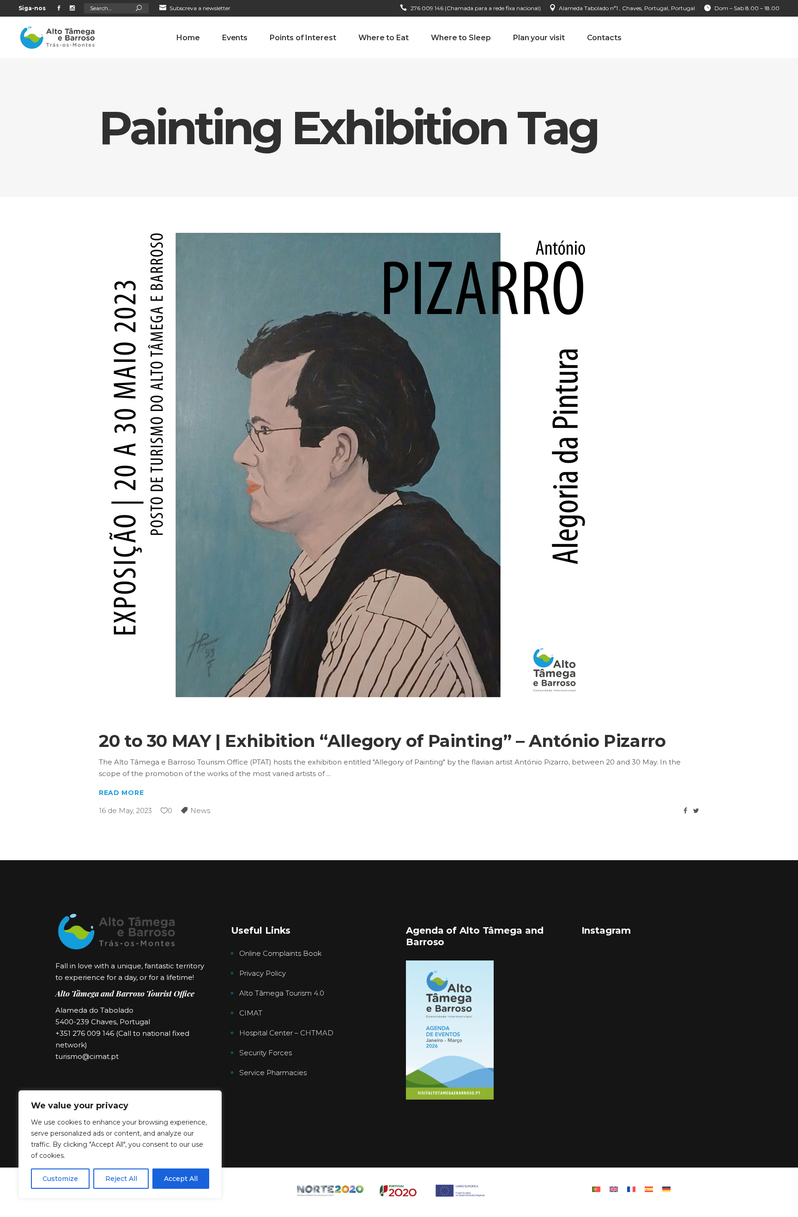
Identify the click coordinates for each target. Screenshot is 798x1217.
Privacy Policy (262, 973)
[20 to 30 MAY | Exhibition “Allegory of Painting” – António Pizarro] (348, 465)
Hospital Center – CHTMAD (286, 1032)
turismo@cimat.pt (87, 1056)
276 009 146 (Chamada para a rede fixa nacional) (476, 8)
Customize (60, 1178)
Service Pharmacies (273, 1072)
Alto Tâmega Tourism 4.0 (281, 993)
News (200, 810)
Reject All (121, 1178)
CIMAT (250, 1013)
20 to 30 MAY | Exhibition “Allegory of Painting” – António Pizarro (382, 740)
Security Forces (265, 1052)
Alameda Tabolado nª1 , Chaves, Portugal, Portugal (627, 8)
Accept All (181, 1178)
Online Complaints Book (280, 953)
